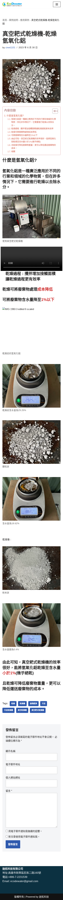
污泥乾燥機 (8, 710)
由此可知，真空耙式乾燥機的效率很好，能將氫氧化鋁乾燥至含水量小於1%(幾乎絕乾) (33, 140)
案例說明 (13, 20)
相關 (13, 151)
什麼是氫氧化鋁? (15, 115)
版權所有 (19, 896)
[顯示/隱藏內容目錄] (53, 111)
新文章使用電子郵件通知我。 (24, 836)
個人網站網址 (13, 777)
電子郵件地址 (13, 764)
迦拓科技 (44, 896)
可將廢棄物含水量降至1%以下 (24, 135)
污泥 (43, 704)
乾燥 (13, 704)
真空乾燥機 (22, 710)
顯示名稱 (10, 751)
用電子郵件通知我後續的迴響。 (25, 831)
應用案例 (24, 20)
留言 (9, 790)
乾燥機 (22, 704)
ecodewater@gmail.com (24, 881)
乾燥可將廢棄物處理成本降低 (23, 132)
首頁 (4, 20)
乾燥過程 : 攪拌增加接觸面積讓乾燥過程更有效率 (32, 129)
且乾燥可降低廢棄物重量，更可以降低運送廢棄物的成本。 (33, 146)
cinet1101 (10, 47)
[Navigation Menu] (57, 4)
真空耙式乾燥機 (38, 710)
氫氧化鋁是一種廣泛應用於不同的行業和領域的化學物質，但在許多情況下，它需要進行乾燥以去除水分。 (33, 122)
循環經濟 (33, 704)
